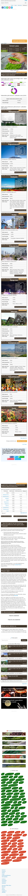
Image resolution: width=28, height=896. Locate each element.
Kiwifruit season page (14, 761)
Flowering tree (22, 852)
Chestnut (17, 816)
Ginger (24, 802)
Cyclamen (4, 849)
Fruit (16, 807)
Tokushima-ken (6, 509)
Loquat (17, 813)
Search (24, 640)
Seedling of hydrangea (6, 860)
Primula (9, 849)
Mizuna (3, 782)
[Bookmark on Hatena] (12, 7)
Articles (23, 48)
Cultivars (17, 50)
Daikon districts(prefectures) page (14, 743)
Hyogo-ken (7, 503)
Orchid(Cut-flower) (17, 835)
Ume (12, 807)
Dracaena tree (5, 854)
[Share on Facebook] (3, 7)
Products (17, 48)
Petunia (13, 857)
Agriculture (4, 48)
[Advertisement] (14, 24)
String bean (16, 821)
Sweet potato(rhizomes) (15, 799)
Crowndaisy (15, 788)
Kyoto (8, 511)
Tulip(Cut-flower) (5, 840)
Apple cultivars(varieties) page (14, 733)
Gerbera (3, 837)
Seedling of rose (5, 863)
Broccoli (21, 791)
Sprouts (10, 824)
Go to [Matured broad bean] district (20, 516)
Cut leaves (20, 840)
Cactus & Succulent (6, 852)
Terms (3, 888)
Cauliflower (15, 791)
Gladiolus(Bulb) (5, 846)
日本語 (26, 0)
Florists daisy (11, 832)
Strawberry (23, 816)
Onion (15, 802)
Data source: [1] (24, 438)
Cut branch (4, 843)
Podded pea (23, 821)
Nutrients (11, 51)
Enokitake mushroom (16, 805)
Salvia (3, 857)
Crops (15, 5)
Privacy (3, 889)
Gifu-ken (7, 505)
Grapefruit (4, 810)
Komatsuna (9, 782)
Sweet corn (4, 821)
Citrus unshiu (22, 807)
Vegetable (17, 774)
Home (12, 5)
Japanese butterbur (13, 785)
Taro (3, 802)
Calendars (4, 881)
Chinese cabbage (19, 779)
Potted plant (20, 846)
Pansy (21, 854)
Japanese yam (9, 802)
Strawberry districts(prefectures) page (14, 756)
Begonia (15, 849)
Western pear (4, 813)
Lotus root (12, 779)
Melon (3, 819)
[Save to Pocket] (9, 7)
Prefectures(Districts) (6, 875)
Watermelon (9, 819)
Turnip (11, 776)
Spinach (21, 782)
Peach (22, 813)
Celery (3, 791)
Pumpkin (22, 793)
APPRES (3, 892)
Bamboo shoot (5, 779)
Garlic (19, 802)
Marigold (8, 857)
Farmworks (4, 880)
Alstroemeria (13, 840)
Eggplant (4, 796)
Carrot (15, 776)
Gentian (3, 835)
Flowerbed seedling (14, 854)
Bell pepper (15, 796)
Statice (24, 835)
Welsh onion (4, 785)
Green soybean (5, 799)
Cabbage (16, 782)
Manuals (3, 886)
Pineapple (16, 819)
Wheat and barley (9, 774)
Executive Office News (6, 885)
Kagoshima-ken (6, 496)
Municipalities (4, 876)
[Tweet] (5, 7)
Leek (20, 788)
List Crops (24, 444)
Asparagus (9, 791)
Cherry (7, 816)
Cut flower (4, 832)
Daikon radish (5, 776)
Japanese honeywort (6, 788)
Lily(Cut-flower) (16, 837)
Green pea (20, 5)
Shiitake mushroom (6, 805)
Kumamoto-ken (6, 507)
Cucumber (16, 793)
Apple (9, 810)
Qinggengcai (9, 793)
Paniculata (9, 835)
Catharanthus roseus (21, 857)
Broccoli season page (14, 747)
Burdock (20, 776)
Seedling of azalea (17, 860)
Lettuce (3, 793)
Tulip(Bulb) (20, 843)
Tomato (9, 796)
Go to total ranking (22, 519)
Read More (24, 683)
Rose (23, 832)
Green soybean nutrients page (14, 738)
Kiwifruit (21, 819)
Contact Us (4, 890)
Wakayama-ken (6, 494)
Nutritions (4, 883)
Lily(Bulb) (14, 843)
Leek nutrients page (14, 752)
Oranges (10, 821)
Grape (12, 816)
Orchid (20, 849)
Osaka (7, 500)
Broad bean (4, 824)
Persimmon (12, 813)
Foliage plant (14, 852)
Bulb (9, 843)
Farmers (11, 48)
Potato (23, 799)
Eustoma (9, 837)
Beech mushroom (5, 807)
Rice (3, 774)
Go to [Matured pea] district (6, 516)
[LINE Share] (7, 7)
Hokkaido (7, 498)
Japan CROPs (4, 3)
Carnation (18, 832)
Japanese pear (16, 810)
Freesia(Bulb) (13, 846)
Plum (3, 816)
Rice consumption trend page (14, 765)
